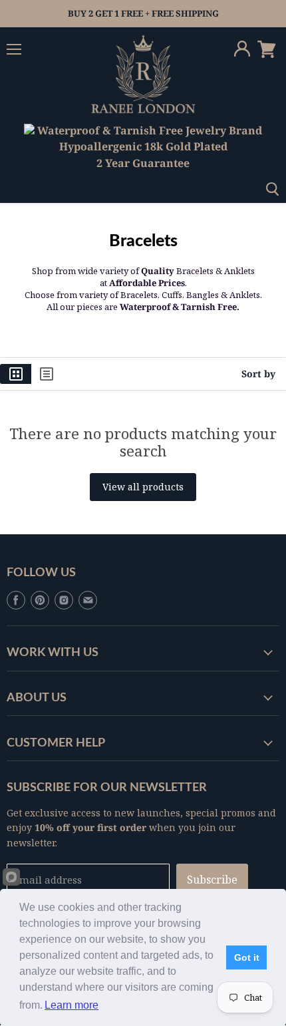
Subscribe (212, 879)
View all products (143, 486)
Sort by (258, 374)
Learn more (71, 1005)
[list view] (46, 374)
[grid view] (15, 374)
